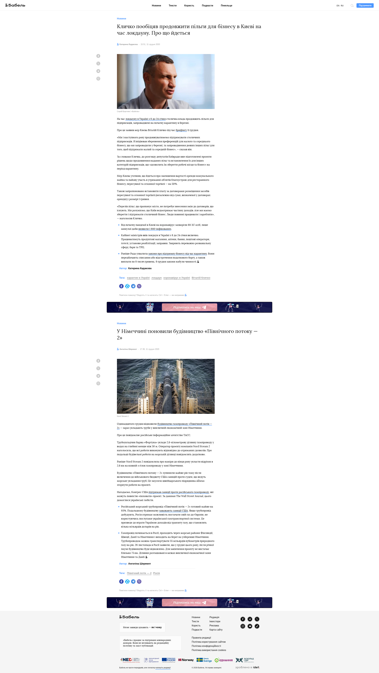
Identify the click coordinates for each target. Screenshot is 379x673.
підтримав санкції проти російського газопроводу (178, 492)
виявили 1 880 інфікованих (154, 229)
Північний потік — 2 (139, 573)
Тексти (173, 5)
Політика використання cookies (209, 650)
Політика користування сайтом (209, 642)
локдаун (156, 277)
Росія (156, 573)
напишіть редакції (163, 668)
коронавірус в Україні (176, 277)
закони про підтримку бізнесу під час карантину (177, 253)
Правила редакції (201, 637)
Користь (189, 5)
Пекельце (226, 5)
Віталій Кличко (201, 277)
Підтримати (365, 5)
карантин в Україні (138, 277)
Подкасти (207, 5)
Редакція (214, 617)
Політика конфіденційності (206, 646)
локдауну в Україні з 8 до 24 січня (145, 119)
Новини (156, 5)
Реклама (214, 625)
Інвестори (214, 621)
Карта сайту (216, 629)
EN (338, 6)
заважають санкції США (173, 510)
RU (342, 6)
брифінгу (181, 130)
